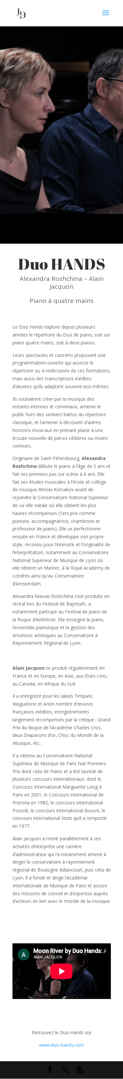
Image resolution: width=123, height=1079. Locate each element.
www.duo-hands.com (61, 1045)
